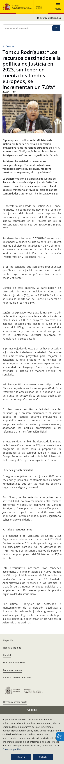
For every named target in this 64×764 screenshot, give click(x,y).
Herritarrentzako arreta (15, 701)
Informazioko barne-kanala (17, 677)
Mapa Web (8, 640)
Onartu (21, 756)
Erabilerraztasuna (12, 670)
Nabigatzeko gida (12, 647)
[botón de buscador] (56, 28)
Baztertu (43, 756)
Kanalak (7, 655)
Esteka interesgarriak (14, 662)
